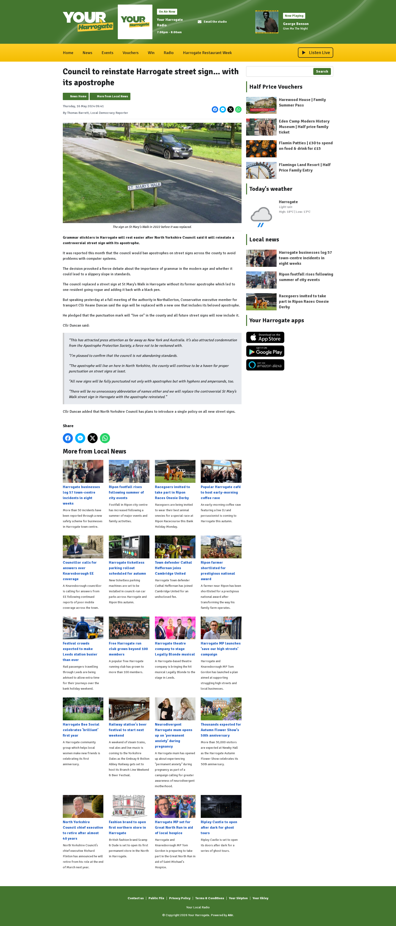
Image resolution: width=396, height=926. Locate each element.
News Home (78, 96)
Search (322, 71)
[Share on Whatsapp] (238, 109)
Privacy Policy (179, 898)
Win (151, 52)
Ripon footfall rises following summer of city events (126, 492)
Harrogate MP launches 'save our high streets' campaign (221, 649)
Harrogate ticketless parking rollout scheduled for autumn (127, 568)
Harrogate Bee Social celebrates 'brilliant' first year (81, 730)
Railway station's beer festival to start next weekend (128, 730)
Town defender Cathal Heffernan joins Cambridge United (173, 568)
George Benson (296, 24)
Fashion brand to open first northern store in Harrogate (127, 827)
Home (68, 52)
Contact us (136, 898)
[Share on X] (230, 109)
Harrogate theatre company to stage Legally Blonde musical (175, 649)
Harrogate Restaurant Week (207, 52)
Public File (156, 898)
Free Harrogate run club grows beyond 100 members (128, 649)
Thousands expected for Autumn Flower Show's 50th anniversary (221, 730)
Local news (264, 239)
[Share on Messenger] (223, 109)
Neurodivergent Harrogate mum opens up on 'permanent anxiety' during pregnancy (173, 735)
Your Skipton (238, 898)
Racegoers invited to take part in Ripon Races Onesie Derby (172, 492)
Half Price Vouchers (275, 86)
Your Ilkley (260, 898)
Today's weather (270, 189)
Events (107, 52)
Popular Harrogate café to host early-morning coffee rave (221, 492)
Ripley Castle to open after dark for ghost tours (219, 827)
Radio (169, 52)
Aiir (230, 915)
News (87, 52)
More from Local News (112, 96)
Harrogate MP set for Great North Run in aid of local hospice (174, 827)
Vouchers (131, 52)
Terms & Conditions (209, 898)
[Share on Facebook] (215, 109)
